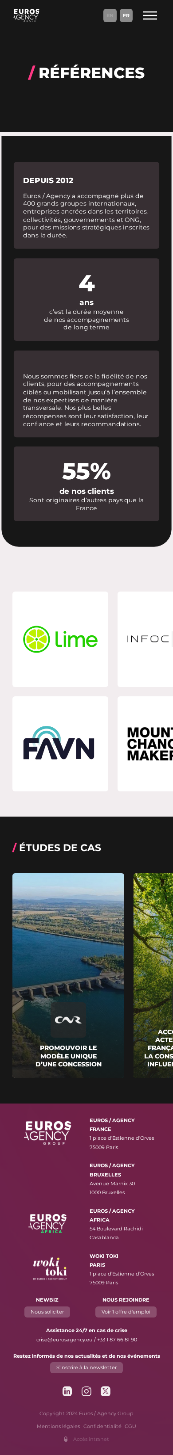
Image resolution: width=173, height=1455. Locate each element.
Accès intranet (91, 1439)
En (110, 15)
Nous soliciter (47, 1312)
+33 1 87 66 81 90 (117, 1340)
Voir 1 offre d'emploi (126, 1312)
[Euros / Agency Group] (26, 15)
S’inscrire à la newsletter (86, 1367)
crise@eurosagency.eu (64, 1340)
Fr (126, 15)
